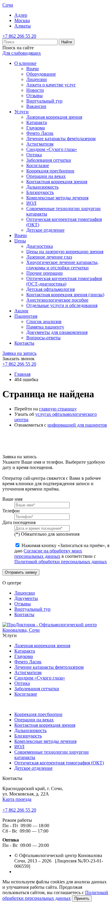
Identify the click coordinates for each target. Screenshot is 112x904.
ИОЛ (31, 203)
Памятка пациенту (45, 326)
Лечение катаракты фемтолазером (61, 138)
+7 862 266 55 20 (19, 36)
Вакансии (36, 106)
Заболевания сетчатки (48, 160)
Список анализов (44, 321)
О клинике (25, 63)
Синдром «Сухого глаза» (51, 149)
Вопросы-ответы (43, 337)
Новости (35, 90)
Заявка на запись (19, 353)
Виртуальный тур (44, 100)
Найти (66, 42)
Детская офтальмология (50, 289)
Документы (26, 598)
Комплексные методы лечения (57, 197)
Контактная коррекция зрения (56, 181)
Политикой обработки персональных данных (60, 561)
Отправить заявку (21, 572)
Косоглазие (37, 165)
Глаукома (35, 127)
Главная (22, 374)
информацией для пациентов (77, 424)
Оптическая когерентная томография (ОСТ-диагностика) (64, 281)
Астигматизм (39, 143)
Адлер (20, 15)
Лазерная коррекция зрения (54, 117)
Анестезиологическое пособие (57, 300)
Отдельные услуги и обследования (61, 305)
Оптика (34, 154)
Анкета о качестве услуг (51, 84)
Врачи (32, 68)
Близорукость (40, 192)
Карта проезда (16, 799)
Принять (81, 898)
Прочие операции (44, 273)
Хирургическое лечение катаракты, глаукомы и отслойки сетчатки (62, 265)
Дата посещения (19, 522)
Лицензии (36, 79)
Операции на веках (46, 176)
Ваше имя (12, 499)
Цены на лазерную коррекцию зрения (64, 251)
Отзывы (34, 95)
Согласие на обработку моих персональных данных (48, 553)
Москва (22, 20)
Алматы (22, 25)
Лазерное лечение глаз (49, 256)
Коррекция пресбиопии (50, 170)
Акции (21, 310)
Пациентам (25, 316)
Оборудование (41, 74)
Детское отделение (45, 230)
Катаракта (36, 122)
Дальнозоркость (42, 187)
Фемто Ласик (39, 133)
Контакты (24, 343)
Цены (20, 240)
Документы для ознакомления (57, 332)
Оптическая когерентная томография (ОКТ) (59, 762)
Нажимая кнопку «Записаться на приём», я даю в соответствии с (61, 553)
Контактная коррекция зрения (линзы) (65, 294)
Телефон (11, 510)
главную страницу (58, 408)
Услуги (21, 111)
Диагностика (39, 246)
